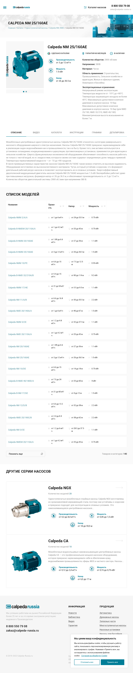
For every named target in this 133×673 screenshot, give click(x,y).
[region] (99, 651)
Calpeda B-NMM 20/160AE (20, 240)
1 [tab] (23, 91)
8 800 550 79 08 (120, 5)
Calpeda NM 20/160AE (18, 346)
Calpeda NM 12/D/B (17, 405)
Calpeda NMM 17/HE (18, 287)
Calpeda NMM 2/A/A (17, 217)
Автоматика (106, 613)
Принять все (112, 662)
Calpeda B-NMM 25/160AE (20, 252)
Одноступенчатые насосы (36, 28)
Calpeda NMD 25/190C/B (20, 417)
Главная (11, 28)
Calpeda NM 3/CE (16, 429)
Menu (4, 6)
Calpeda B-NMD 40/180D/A (21, 380)
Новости (72, 613)
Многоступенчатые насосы (113, 625)
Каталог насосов (97, 7)
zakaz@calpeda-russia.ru (120, 9)
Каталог (20, 28)
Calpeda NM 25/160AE (18, 357)
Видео (71, 621)
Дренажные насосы (109, 617)
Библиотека (74, 617)
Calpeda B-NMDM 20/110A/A (21, 228)
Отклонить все (87, 662)
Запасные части (108, 621)
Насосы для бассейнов (111, 634)
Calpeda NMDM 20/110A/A (21, 442)
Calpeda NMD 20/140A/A (20, 310)
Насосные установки (110, 629)
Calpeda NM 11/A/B (17, 299)
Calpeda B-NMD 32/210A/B (21, 275)
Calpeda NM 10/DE (17, 368)
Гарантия (72, 625)
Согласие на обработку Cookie (94, 656)
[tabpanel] (25, 64)
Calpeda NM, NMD (56, 28)
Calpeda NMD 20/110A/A (20, 334)
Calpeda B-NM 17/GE (18, 393)
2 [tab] (26, 91)
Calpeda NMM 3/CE (17, 322)
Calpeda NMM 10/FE (17, 263)
